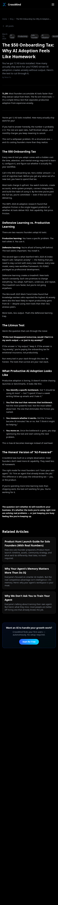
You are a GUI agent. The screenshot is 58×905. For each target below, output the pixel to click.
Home (4, 19)
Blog (11, 19)
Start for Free (29, 641)
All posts (10, 26)
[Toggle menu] (53, 4)
